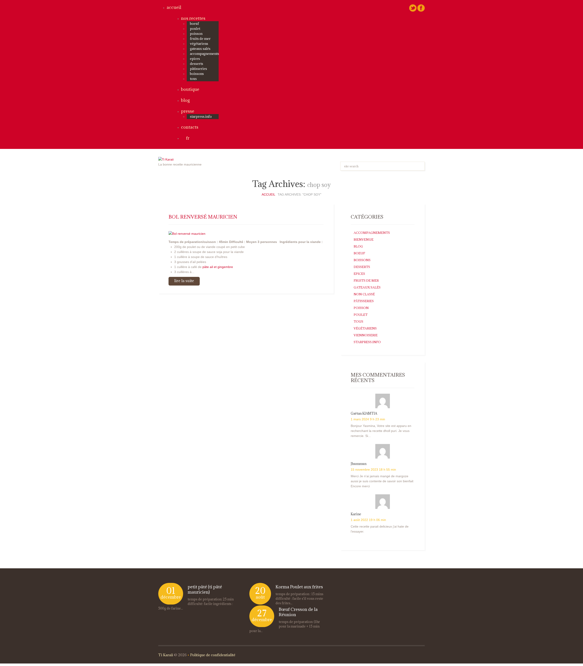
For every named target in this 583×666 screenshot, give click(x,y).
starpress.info (201, 116)
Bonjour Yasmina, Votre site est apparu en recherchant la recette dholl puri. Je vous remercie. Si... (381, 431)
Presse (187, 111)
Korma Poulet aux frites (299, 586)
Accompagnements (204, 53)
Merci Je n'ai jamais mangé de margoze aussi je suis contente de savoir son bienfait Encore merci (382, 481)
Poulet (195, 28)
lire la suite (184, 280)
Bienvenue (363, 239)
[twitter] (413, 8)
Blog (185, 100)
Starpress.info (367, 342)
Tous (193, 79)
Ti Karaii (165, 655)
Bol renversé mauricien (203, 217)
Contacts (189, 127)
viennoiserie (366, 335)
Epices (195, 58)
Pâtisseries (198, 68)
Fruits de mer (200, 38)
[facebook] (421, 8)
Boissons (197, 73)
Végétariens (199, 43)
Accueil (174, 7)
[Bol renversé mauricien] (187, 233)
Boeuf (194, 23)
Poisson (196, 33)
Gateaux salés (200, 48)
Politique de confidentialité (212, 655)
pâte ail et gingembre (217, 267)
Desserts (196, 63)
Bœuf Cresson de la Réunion (298, 612)
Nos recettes (193, 18)
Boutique (190, 89)
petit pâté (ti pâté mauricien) (205, 589)
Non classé (364, 294)
